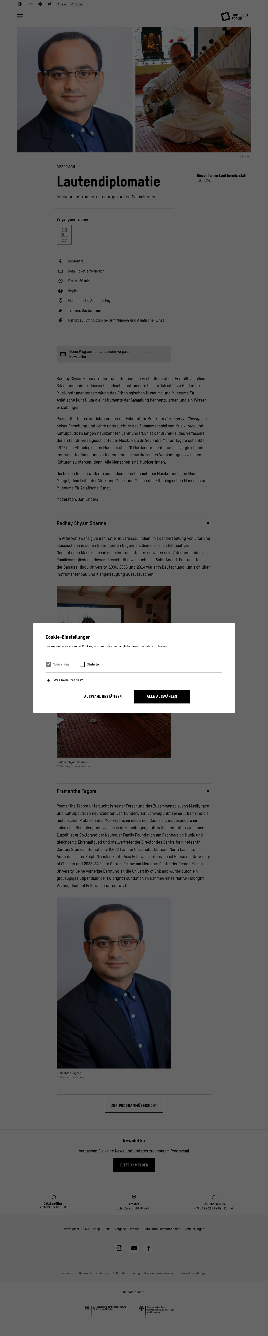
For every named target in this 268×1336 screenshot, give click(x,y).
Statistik (93, 664)
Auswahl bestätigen (103, 696)
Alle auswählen (162, 696)
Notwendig (61, 664)
